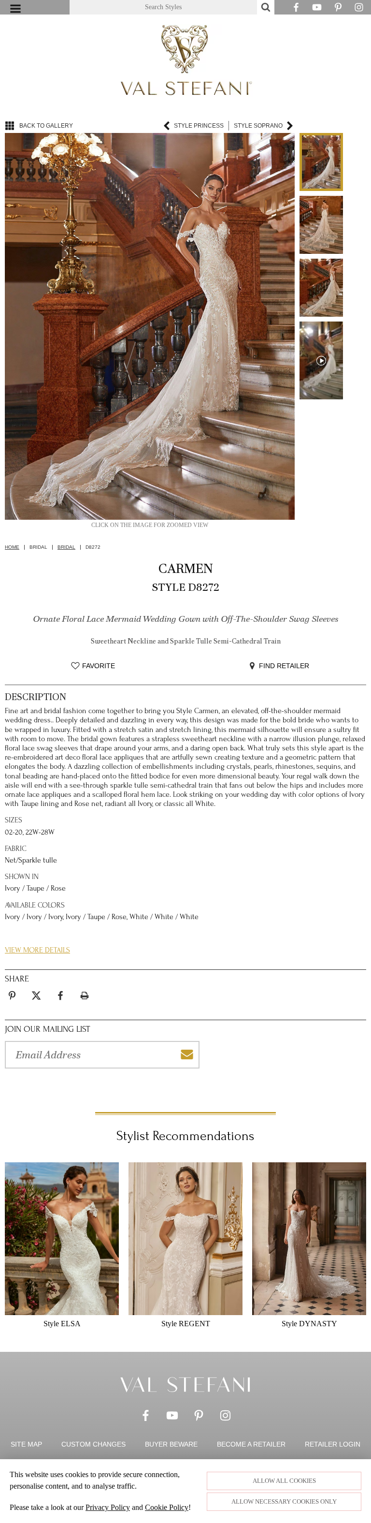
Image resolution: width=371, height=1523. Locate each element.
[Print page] (84, 995)
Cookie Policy (166, 1507)
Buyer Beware (171, 1444)
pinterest (12, 990)
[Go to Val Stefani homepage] (185, 60)
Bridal (66, 547)
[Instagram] (359, 9)
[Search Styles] (265, 7)
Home (12, 547)
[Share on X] (36, 995)
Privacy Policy (108, 1507)
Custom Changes (93, 1444)
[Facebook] (296, 9)
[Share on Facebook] (60, 995)
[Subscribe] (187, 1055)
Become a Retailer (251, 1444)
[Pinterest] (338, 9)
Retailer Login (332, 1444)
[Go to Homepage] (185, 1384)
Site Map (26, 1444)
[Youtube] (317, 9)
